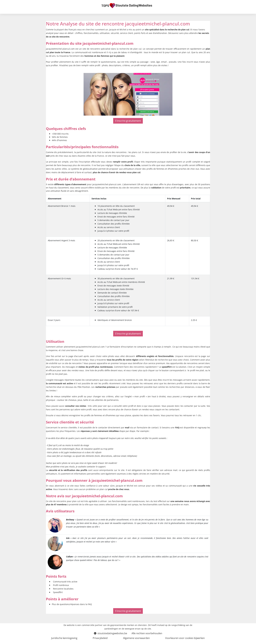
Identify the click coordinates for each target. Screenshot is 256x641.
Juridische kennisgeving (64, 638)
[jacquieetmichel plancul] (128, 94)
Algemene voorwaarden (136, 638)
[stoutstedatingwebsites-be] (126, 5)
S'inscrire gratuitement (128, 120)
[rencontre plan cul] (55, 524)
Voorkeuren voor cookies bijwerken (185, 638)
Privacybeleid (100, 638)
